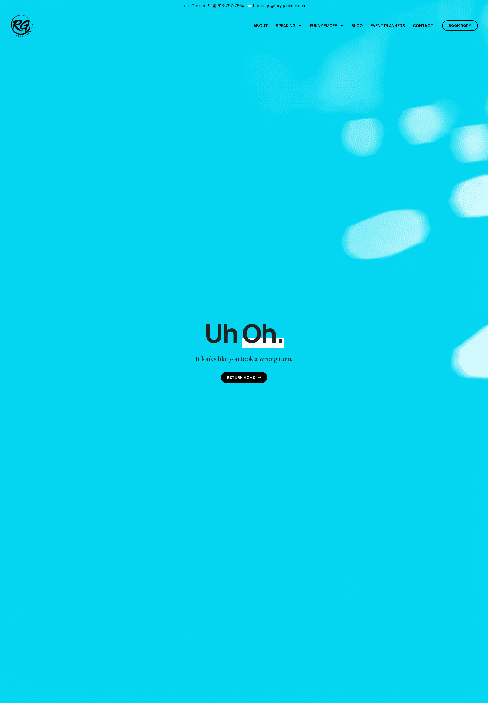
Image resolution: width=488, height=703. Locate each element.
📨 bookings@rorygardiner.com (276, 5)
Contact (423, 25)
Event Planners (388, 25)
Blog (357, 25)
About (261, 25)
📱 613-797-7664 (228, 5)
